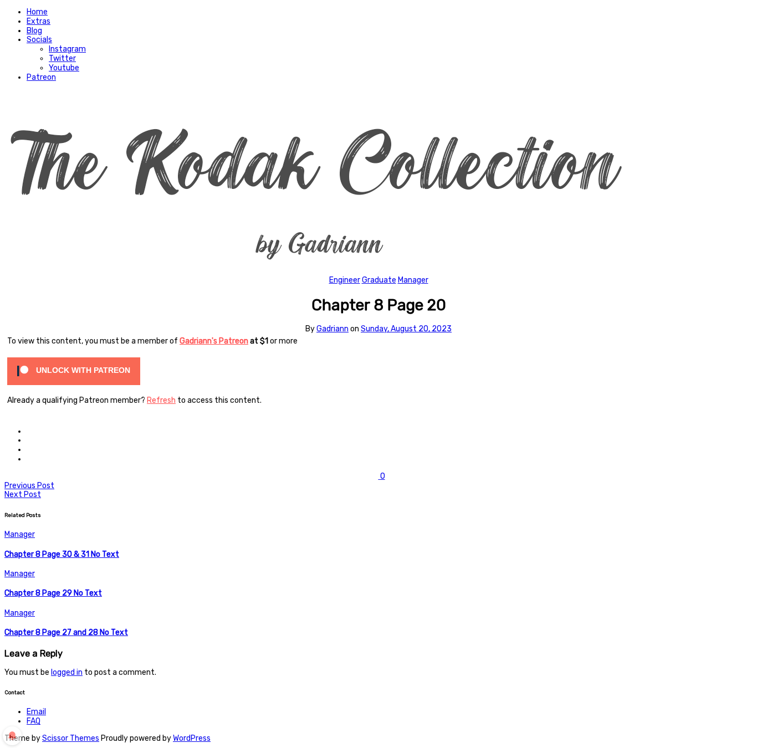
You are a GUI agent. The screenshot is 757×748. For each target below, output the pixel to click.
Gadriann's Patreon (214, 341)
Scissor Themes (70, 738)
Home (37, 12)
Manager (413, 280)
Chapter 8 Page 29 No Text (53, 593)
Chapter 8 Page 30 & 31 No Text (61, 554)
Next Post (22, 494)
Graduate (379, 280)
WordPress (192, 738)
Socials (39, 39)
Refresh (161, 400)
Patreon (41, 77)
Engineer (344, 280)
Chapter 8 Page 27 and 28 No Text (66, 632)
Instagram (67, 49)
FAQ (33, 721)
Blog (34, 30)
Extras (38, 21)
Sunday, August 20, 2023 (406, 329)
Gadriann (332, 329)
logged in (67, 672)
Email (36, 711)
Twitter (62, 58)
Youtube (64, 68)
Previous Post (29, 485)
